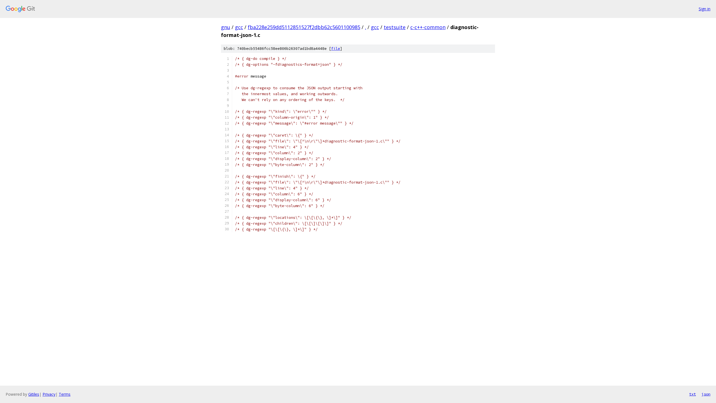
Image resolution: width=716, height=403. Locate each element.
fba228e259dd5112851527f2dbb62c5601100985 (304, 27)
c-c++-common (428, 27)
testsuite (395, 27)
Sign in (704, 8)
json (705, 394)
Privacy (49, 394)
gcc (239, 27)
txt (692, 394)
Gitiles (33, 394)
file (335, 48)
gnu (225, 27)
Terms (64, 394)
